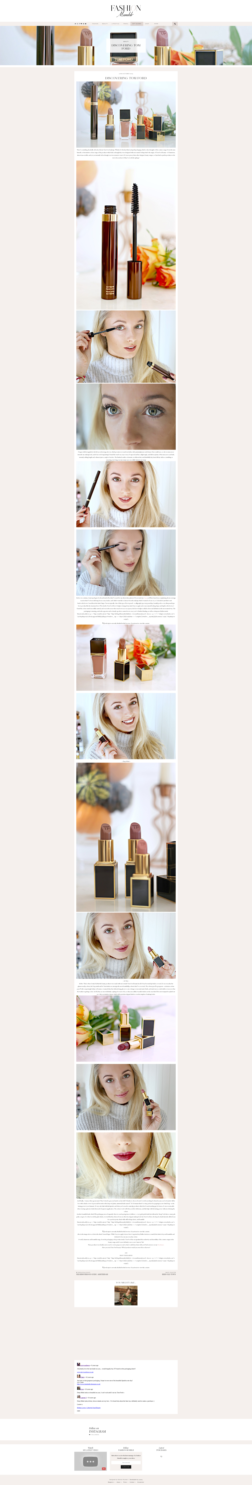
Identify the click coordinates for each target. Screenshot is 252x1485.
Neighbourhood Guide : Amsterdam (92, 1273)
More (156, 23)
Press (125, 1482)
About (118, 1482)
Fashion (95, 23)
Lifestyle (115, 23)
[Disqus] (126, 1331)
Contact (132, 1482)
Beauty (105, 23)
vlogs (145, 598)
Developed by (136, 1479)
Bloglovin (111, 1482)
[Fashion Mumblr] (126, 10)
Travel (125, 23)
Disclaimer (161, 1245)
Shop (147, 23)
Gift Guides (136, 23)
